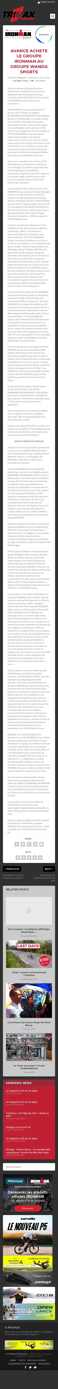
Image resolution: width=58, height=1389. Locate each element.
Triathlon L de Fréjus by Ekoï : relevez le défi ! (27, 1114)
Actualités (17, 80)
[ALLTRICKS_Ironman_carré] (27, 1213)
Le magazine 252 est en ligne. (22, 1090)
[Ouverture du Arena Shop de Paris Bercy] (29, 1000)
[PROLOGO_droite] (27, 1285)
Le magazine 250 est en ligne (21, 1138)
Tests (22, 1360)
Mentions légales (40, 1354)
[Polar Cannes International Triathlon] (29, 954)
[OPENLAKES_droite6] (29, 1318)
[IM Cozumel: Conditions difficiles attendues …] (29, 911)
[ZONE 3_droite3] (29, 1301)
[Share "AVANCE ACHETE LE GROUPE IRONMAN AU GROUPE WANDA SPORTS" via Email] (41, 844)
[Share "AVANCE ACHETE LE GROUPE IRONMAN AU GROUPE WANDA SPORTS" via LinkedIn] (35, 844)
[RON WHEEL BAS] (29, 1348)
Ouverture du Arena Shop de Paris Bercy (29, 1024)
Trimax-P (21, 77)
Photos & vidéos (36, 1360)
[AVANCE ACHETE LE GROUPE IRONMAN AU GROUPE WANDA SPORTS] (29, 34)
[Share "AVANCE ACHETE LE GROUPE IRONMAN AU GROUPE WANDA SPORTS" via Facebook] (17, 844)
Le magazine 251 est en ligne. (22, 1102)
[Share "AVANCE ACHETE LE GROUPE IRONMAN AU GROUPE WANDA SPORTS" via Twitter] (23, 844)
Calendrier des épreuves (22, 1364)
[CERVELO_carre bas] (27, 1254)
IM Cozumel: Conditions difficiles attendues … (29, 930)
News (25, 80)
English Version (47, 1)
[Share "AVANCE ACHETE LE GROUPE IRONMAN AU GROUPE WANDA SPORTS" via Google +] (29, 844)
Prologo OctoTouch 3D (18, 1127)
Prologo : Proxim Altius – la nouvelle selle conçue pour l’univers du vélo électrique (28, 1151)
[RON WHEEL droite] (27, 1269)
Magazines (44, 1364)
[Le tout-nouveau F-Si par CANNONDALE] (29, 1047)
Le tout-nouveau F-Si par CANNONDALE (29, 1067)
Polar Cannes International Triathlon (29, 974)
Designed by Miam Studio (29, 1356)
